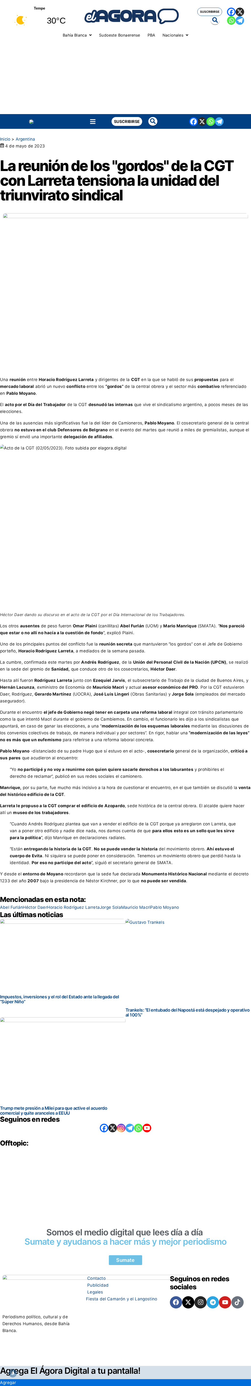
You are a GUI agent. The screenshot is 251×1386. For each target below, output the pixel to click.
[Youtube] (225, 1302)
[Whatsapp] (231, 20)
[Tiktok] (237, 1302)
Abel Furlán (11, 907)
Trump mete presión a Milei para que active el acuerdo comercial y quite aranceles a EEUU (53, 1111)
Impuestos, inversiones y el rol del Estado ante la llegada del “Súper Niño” (59, 999)
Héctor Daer (35, 907)
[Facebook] (231, 12)
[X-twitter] (188, 1302)
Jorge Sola (110, 907)
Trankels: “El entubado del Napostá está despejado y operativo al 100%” (188, 1012)
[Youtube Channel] (147, 1128)
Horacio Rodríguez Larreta (73, 907)
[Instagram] (121, 1128)
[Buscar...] (215, 20)
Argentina (25, 139)
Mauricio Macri (135, 907)
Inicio (5, 139)
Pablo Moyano (164, 907)
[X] (240, 12)
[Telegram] (240, 20)
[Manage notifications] (13, 1373)
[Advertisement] (125, 77)
